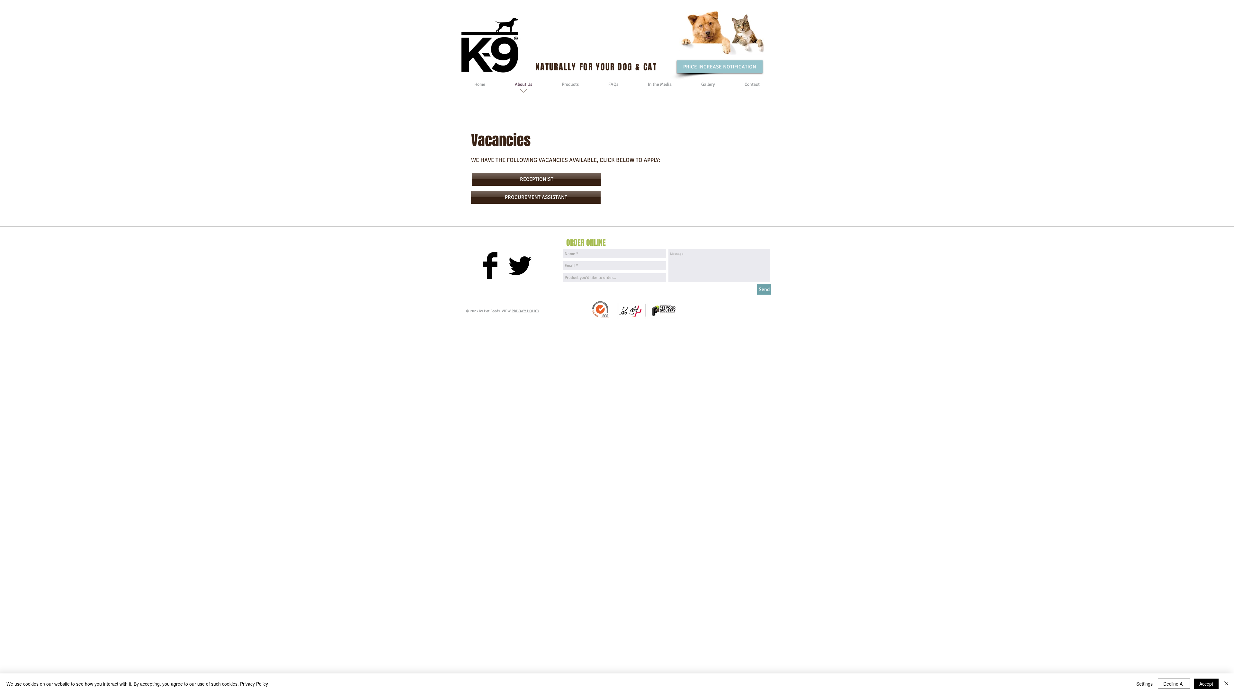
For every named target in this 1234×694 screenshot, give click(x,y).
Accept (1206, 684)
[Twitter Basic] (520, 266)
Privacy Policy (254, 684)
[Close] (1226, 684)
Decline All (1174, 684)
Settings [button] (1144, 684)
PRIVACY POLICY (525, 311)
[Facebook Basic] (490, 266)
